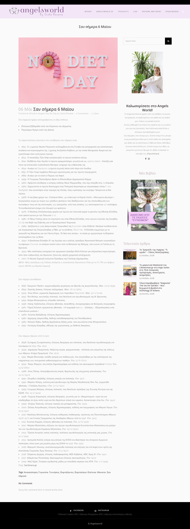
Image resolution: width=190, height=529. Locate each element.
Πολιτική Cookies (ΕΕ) (68, 514)
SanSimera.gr (30, 465)
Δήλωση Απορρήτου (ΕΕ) (91, 514)
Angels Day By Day (47, 113)
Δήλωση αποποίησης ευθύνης (118, 514)
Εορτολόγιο (81, 472)
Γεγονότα (43, 472)
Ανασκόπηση (31, 472)
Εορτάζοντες (67, 472)
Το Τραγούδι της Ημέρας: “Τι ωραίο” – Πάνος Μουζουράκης (154, 251)
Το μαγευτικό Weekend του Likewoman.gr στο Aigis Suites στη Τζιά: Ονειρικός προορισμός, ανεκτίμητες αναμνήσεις (154, 270)
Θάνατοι (101, 472)
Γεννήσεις (54, 472)
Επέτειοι (92, 472)
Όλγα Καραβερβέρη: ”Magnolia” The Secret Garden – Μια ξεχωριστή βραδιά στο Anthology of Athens (154, 287)
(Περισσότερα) (153, 153)
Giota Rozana (66, 113)
